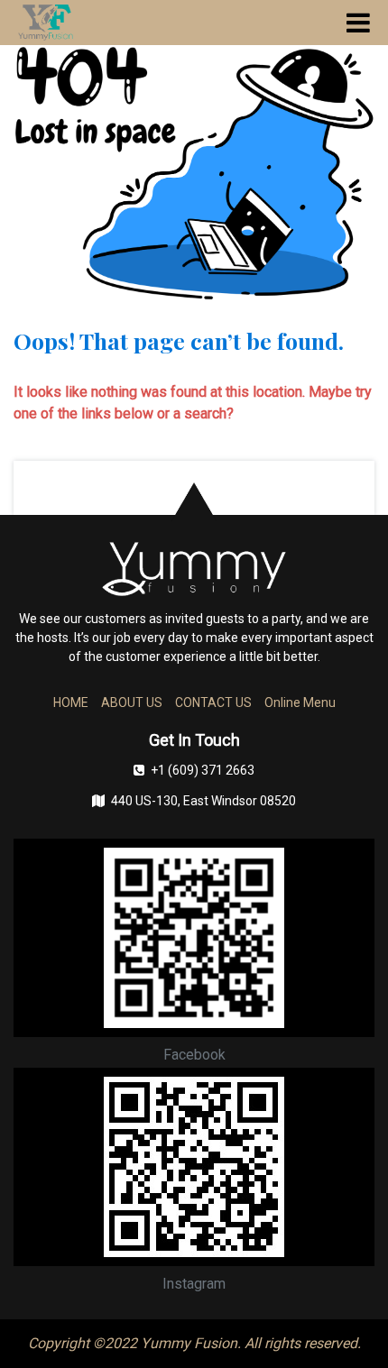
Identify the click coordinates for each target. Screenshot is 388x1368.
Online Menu (300, 702)
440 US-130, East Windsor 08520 (203, 801)
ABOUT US (131, 702)
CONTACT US (213, 702)
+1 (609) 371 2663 (202, 770)
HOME (70, 702)
